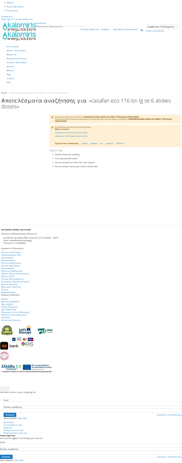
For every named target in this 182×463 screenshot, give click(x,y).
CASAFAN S (120, 143)
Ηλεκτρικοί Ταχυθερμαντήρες (15, 281)
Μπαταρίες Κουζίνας (11, 287)
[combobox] (162, 27)
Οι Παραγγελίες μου (13, 430)
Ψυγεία (4, 289)
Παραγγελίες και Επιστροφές (15, 312)
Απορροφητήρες (8, 292)
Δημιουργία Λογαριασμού (125, 29)
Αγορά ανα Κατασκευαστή (14, 315)
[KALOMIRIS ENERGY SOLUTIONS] (19, 31)
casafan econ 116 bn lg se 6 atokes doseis (71, 132)
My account (9, 422)
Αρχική (4, 93)
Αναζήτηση (41, 23)
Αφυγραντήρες (8, 260)
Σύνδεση (105, 29)
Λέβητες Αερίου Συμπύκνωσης (15, 273)
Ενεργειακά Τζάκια (10, 265)
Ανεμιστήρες (7, 257)
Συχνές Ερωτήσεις (15, 6)
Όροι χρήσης (7, 304)
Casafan (84, 143)
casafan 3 (109, 143)
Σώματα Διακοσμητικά (12, 271)
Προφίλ (10, 2)
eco (101, 143)
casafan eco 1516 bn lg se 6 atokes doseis (71, 136)
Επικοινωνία (12, 10)
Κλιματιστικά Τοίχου (11, 252)
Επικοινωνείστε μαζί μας (15, 433)
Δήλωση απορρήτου (10, 301)
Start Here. (22, 418)
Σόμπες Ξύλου (8, 276)
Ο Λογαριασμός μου (89, 29)
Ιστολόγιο (5, 317)
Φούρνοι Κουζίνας (9, 284)
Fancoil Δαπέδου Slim (11, 255)
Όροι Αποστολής (8, 309)
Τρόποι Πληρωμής (9, 307)
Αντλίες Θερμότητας (11, 263)
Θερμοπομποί (7, 268)
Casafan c (94, 143)
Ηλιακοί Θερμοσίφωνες (12, 279)
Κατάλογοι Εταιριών (11, 320)
